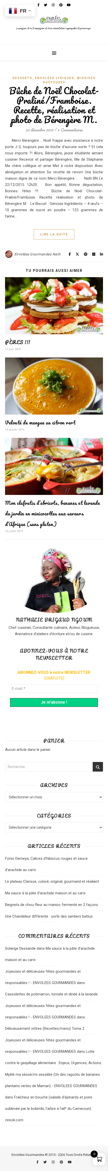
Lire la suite (54, 234)
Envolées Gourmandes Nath (37, 254)
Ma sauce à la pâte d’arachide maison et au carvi (45, 893)
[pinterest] (62, 1162)
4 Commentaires (70, 129)
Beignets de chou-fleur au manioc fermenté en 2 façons (51, 904)
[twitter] (45, 1162)
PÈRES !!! (17, 342)
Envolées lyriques (54, 78)
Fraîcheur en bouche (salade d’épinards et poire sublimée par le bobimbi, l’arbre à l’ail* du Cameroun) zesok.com (48, 1108)
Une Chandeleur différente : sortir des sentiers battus (49, 916)
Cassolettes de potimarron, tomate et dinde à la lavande (51, 994)
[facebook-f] (37, 1162)
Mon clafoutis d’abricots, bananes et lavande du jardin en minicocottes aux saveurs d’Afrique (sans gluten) (52, 513)
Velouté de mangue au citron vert (40, 422)
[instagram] (53, 1162)
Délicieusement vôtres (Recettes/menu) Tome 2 (44, 1028)
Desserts (22, 78)
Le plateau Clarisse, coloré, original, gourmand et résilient (52, 881)
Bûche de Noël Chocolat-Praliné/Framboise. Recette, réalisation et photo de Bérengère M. (54, 105)
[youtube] (70, 1162)
